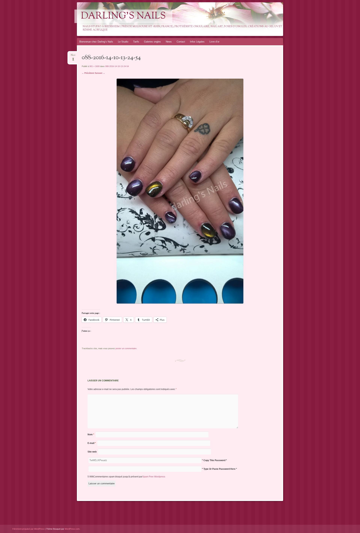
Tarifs (136, 41)
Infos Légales (197, 41)
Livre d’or (214, 41)
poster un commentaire (126, 348)
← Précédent (88, 73)
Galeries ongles (152, 41)
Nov (73, 56)
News (169, 41)
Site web (92, 451)
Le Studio (123, 41)
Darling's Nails (123, 16)
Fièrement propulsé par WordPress (28, 529)
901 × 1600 (94, 66)
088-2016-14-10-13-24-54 (117, 66)
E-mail (92, 443)
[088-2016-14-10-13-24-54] (180, 302)
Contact (181, 41)
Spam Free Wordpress (153, 476)
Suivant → (100, 73)
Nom (91, 434)
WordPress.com (72, 529)
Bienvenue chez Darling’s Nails (96, 41)
